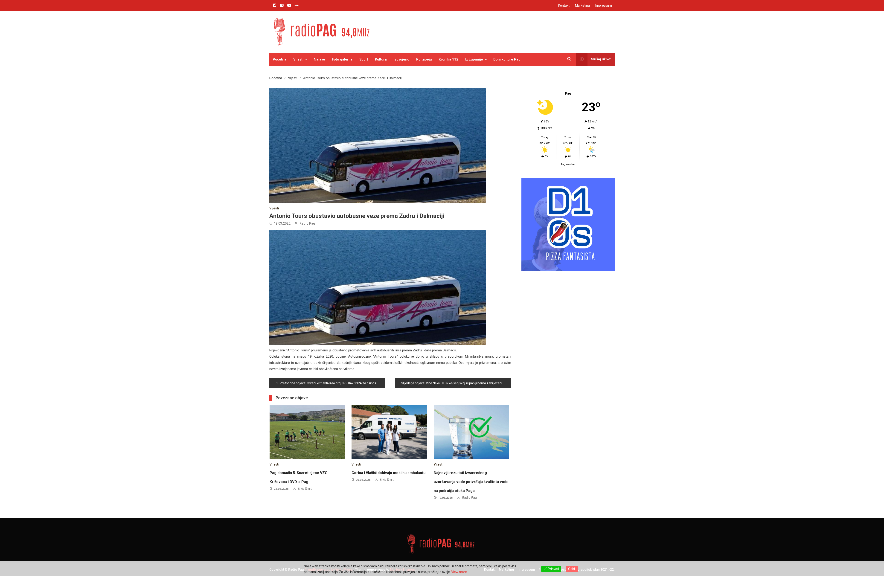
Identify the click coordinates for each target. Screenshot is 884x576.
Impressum (603, 5)
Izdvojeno (401, 59)
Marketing (582, 5)
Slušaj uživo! (601, 59)
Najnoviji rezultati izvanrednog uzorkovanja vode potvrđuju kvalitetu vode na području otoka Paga (471, 482)
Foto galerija (342, 59)
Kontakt (564, 5)
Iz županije (474, 59)
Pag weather (568, 164)
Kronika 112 (448, 59)
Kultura (381, 59)
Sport (363, 59)
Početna (279, 59)
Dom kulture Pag (507, 59)
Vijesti (298, 59)
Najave (319, 59)
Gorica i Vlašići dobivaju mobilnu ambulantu (388, 473)
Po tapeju (424, 59)
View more (459, 572)
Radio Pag (307, 223)
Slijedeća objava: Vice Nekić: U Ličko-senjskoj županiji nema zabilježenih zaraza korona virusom (456, 383)
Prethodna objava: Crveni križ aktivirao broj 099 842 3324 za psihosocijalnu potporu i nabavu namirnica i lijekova (332, 383)
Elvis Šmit (305, 488)
